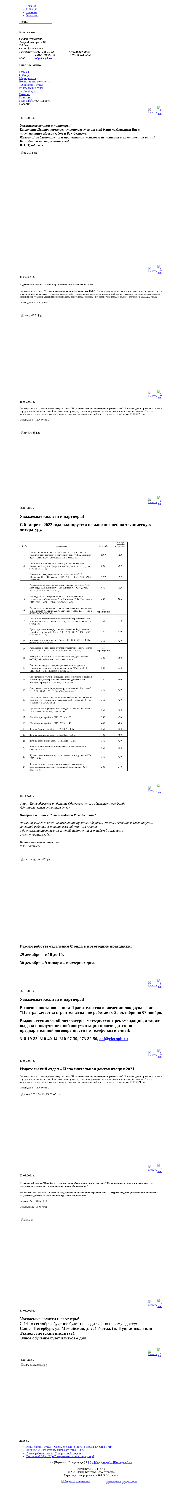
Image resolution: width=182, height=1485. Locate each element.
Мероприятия (27, 78)
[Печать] (152, 109)
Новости (31, 12)
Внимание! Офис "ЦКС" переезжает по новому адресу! (60, 1456)
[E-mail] (159, 109)
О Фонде (31, 8)
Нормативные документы (34, 81)
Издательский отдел (31, 87)
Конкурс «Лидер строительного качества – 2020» (56, 1449)
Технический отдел (31, 84)
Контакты (32, 15)
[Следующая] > (103, 1462)
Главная (31, 5)
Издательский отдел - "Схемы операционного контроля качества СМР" (69, 1446)
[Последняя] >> (122, 1462)
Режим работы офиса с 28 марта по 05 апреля (53, 1453)
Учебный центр (28, 91)
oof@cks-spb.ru (43, 58)
